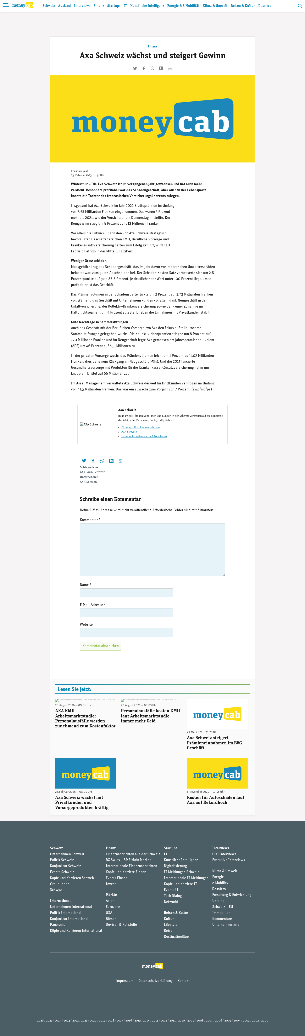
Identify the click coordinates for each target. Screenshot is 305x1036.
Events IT (171, 890)
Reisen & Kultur (243, 6)
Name (86, 585)
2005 (227, 1020)
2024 (58, 1020)
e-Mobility (220, 883)
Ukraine (218, 901)
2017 (120, 1020)
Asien (110, 901)
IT (125, 6)
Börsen (111, 919)
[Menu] (6, 6)
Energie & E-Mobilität (183, 6)
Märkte (111, 895)
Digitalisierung (175, 866)
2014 (146, 1020)
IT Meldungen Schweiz (181, 872)
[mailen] (170, 68)
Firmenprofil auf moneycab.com (140, 427)
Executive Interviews (228, 860)
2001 (264, 1020)
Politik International (65, 913)
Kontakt (184, 981)
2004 (237, 1020)
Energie (218, 877)
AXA (82, 472)
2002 (255, 1020)
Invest (111, 884)
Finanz (99, 6)
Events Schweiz (62, 872)
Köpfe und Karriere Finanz (126, 872)
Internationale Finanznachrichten (131, 866)
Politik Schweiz (62, 860)
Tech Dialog (173, 896)
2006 (218, 1020)
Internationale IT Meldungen (186, 878)
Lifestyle (170, 925)
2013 (155, 1020)
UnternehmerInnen (226, 925)
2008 (200, 1020)
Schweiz (49, 6)
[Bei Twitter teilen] (135, 68)
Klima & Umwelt (215, 6)
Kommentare (222, 919)
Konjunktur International (69, 919)
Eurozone (113, 907)
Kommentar (90, 520)
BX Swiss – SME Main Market (128, 860)
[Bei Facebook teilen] (144, 68)
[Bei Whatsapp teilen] (152, 68)
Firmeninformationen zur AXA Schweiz (144, 436)
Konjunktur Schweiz (65, 866)
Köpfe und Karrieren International (76, 931)
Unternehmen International (71, 907)
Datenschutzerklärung (155, 981)
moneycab (82, 171)
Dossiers (264, 6)
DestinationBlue (176, 937)
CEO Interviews (224, 854)
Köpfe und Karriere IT (180, 884)
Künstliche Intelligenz (147, 6)
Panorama (58, 925)
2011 (173, 1020)
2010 (181, 1020)
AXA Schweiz (129, 432)
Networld (171, 902)
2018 (111, 1020)
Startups (113, 6)
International (60, 901)
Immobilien (221, 913)
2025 (49, 1020)
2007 (209, 1020)
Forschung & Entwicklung (231, 895)
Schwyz (56, 890)
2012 (164, 1020)
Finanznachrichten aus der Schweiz (133, 854)
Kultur (169, 919)
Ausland (64, 6)
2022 (75, 1020)
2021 (84, 1020)
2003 (246, 1020)
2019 (102, 1020)
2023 (67, 1020)
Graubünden (59, 884)
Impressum (124, 981)
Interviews (82, 6)
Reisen (169, 931)
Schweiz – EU (222, 907)
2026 (40, 1020)
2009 (190, 1020)
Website (86, 625)
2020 (93, 1020)
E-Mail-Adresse (93, 605)
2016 (129, 1020)
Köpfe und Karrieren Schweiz (72, 878)
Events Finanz (116, 878)
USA (109, 913)
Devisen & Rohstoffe (121, 925)
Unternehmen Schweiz (67, 854)
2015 (137, 1020)
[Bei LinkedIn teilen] (161, 68)
